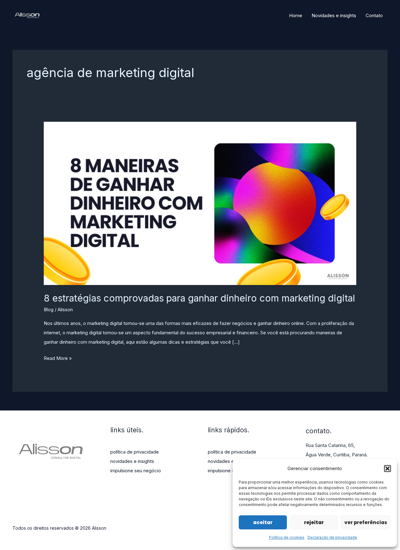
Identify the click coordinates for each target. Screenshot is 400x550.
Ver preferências (365, 522)
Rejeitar (314, 522)
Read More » (58, 359)
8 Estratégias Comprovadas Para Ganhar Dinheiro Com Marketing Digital (199, 298)
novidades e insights (132, 461)
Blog (48, 309)
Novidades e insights (334, 15)
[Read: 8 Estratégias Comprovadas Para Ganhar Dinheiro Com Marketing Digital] (200, 203)
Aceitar (262, 522)
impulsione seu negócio (135, 471)
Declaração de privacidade (332, 537)
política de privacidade (134, 452)
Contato (374, 15)
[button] (387, 468)
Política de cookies (286, 537)
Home (295, 15)
